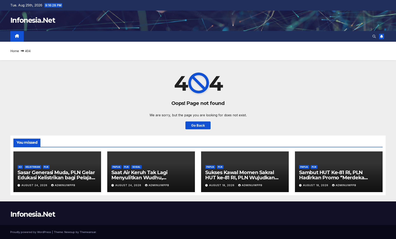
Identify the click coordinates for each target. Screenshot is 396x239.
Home (14, 51)
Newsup (69, 232)
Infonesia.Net (32, 20)
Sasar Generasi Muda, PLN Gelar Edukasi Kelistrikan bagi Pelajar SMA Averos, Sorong (56, 177)
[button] (374, 36)
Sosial (136, 167)
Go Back (198, 125)
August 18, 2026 (222, 185)
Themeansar (88, 232)
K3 (20, 167)
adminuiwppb (65, 185)
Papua (116, 167)
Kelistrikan (33, 167)
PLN (46, 167)
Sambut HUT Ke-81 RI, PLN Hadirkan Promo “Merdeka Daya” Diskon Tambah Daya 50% (338, 177)
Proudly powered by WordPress (31, 232)
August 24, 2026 (34, 185)
